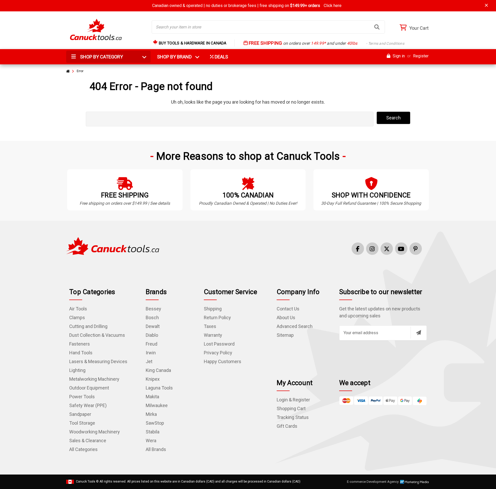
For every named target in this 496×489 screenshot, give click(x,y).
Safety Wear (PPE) (88, 405)
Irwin (151, 352)
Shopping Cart (291, 408)
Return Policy (217, 317)
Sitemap (285, 335)
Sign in (398, 56)
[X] (387, 248)
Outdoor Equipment (89, 388)
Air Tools (78, 308)
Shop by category (101, 56)
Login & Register (293, 399)
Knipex (153, 379)
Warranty (213, 335)
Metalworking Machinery (94, 379)
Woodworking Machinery (94, 431)
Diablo (152, 335)
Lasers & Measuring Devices (98, 361)
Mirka (151, 414)
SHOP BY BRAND (177, 56)
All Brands (156, 449)
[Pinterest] (415, 248)
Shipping (213, 308)
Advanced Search (295, 326)
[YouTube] (401, 248)
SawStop (155, 423)
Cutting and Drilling (88, 326)
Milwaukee (157, 405)
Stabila (152, 431)
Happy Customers (222, 361)
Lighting (77, 370)
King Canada (158, 370)
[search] (377, 27)
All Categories (83, 449)
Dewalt (153, 326)
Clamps (77, 317)
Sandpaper (80, 414)
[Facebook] (358, 248)
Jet (149, 361)
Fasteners (79, 344)
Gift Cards (287, 426)
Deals (221, 56)
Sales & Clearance (87, 440)
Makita (152, 396)
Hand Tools (80, 352)
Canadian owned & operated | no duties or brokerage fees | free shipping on (247, 5)
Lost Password (219, 344)
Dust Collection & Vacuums (97, 335)
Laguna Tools (159, 388)
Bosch (152, 317)
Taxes (210, 326)
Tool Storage (82, 423)
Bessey (153, 308)
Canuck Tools (85, 481)
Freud (151, 344)
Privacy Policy (218, 352)
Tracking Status (293, 417)
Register (421, 56)
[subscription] (418, 332)
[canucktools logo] (112, 245)
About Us (286, 317)
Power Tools (82, 396)
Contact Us (288, 308)
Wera (151, 440)
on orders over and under (326, 43)
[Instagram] (372, 248)
